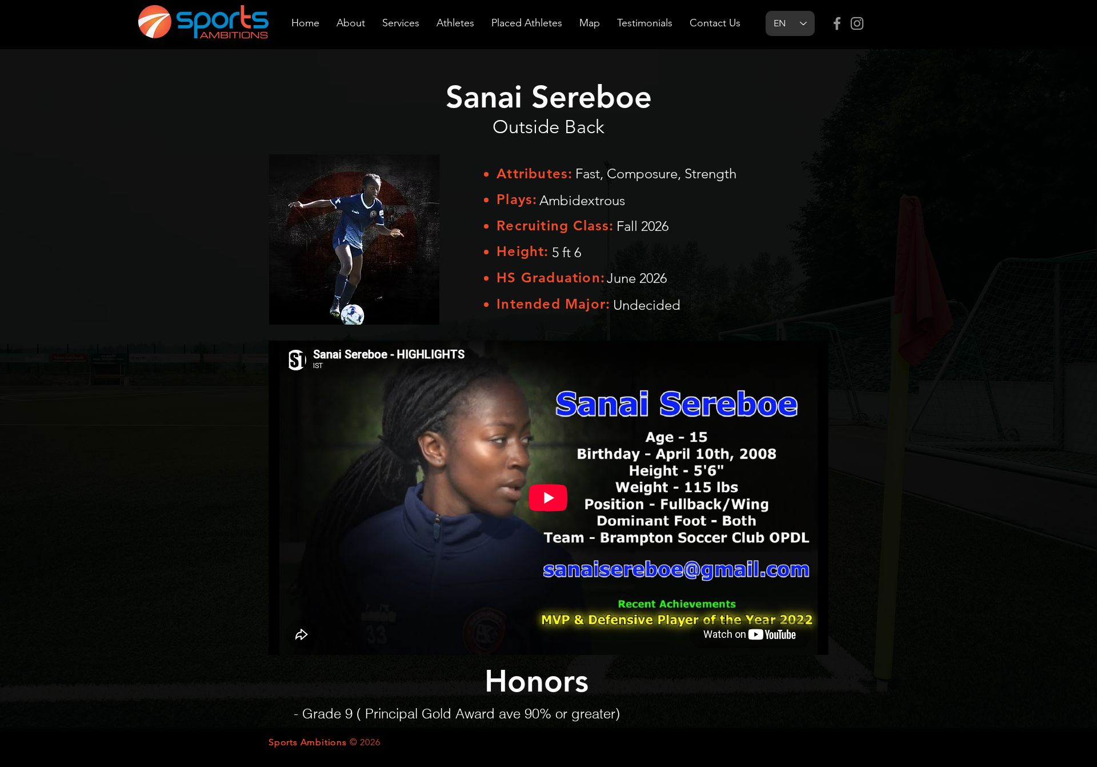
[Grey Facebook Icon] (837, 23)
